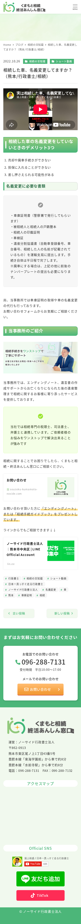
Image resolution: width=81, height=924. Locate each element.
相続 (42, 595)
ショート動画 (64, 61)
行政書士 (13, 578)
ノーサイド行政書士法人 (22, 589)
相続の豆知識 (37, 61)
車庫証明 (26, 595)
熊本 (10, 595)
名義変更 (50, 589)
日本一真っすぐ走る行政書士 (25, 584)
